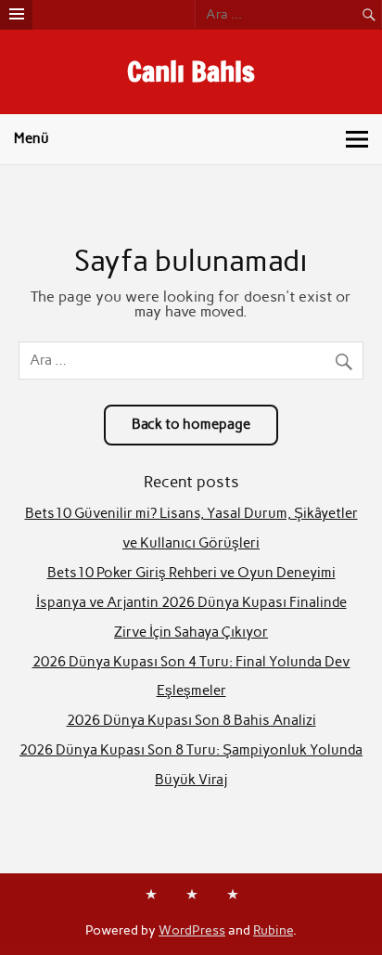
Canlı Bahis (191, 71)
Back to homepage (191, 424)
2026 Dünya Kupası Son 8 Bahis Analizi (191, 720)
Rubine (273, 930)
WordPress (192, 930)
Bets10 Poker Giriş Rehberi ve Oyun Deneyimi (191, 572)
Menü (31, 138)
